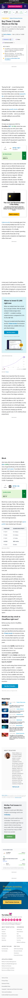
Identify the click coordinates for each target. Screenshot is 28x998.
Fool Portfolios (20, 938)
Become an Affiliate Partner (8, 970)
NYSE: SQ (16, 486)
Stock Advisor (20, 931)
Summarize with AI (8, 42)
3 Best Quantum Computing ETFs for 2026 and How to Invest (17, 723)
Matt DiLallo (19, 720)
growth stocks (13, 109)
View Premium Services (12, 902)
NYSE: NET (16, 148)
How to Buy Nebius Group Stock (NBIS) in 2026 (16, 717)
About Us (4, 929)
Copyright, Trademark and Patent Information (12, 989)
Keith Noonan (20, 714)
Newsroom (4, 935)
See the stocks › (11, 332)
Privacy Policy (5, 980)
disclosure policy (18, 797)
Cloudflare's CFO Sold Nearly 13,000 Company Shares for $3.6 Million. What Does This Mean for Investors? (17, 737)
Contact (3, 938)
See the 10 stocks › (10, 686)
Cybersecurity (6, 222)
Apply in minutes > (14, 214)
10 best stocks (12, 323)
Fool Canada (4, 950)
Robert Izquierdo (20, 733)
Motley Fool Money (21, 942)
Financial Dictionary (18, 955)
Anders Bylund (20, 709)
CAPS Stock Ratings (18, 948)
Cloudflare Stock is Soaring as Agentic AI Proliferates (16, 706)
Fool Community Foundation (8, 968)
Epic (18, 933)
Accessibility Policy (6, 986)
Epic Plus (19, 935)
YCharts (7, 371)
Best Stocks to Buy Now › (15, 6)
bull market (10, 469)
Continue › (10, 836)
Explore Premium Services (16, 18)
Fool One (19, 940)
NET (10, 126)
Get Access (5, 861)
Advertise (4, 940)
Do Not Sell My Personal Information (10, 994)
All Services (19, 929)
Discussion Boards (18, 950)
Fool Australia (5, 948)
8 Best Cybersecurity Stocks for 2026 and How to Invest (16, 712)
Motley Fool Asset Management (9, 961)
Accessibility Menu (14, 0)
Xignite (12, 924)
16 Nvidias (7, 814)
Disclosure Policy (5, 983)
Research (4, 933)
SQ (3, 464)
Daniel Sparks (19, 725)
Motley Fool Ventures (6, 965)
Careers (3, 931)
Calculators (16, 953)
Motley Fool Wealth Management (9, 963)
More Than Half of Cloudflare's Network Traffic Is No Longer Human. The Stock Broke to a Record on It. (16, 729)
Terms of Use (5, 977)
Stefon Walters (7, 34)
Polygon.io (18, 924)
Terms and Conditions (7, 992)
